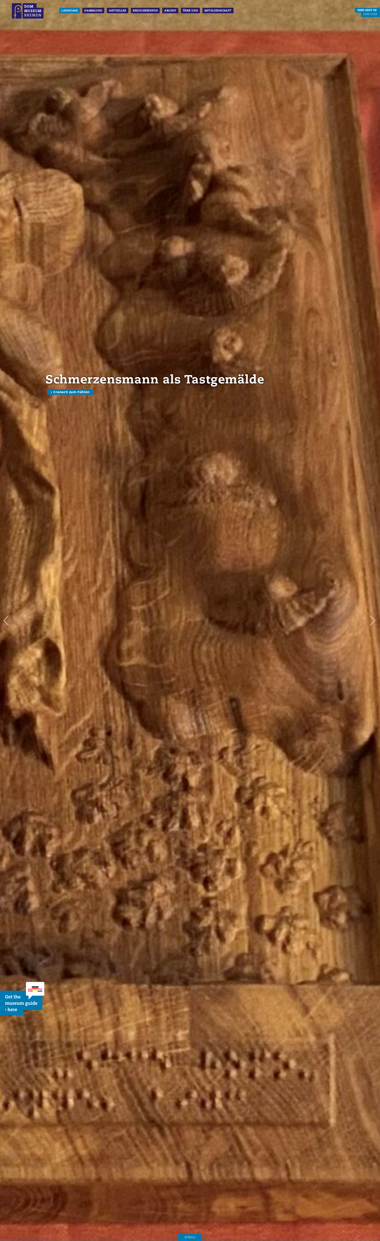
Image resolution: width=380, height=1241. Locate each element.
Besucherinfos (145, 10)
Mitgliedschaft (218, 10)
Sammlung (93, 10)
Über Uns (190, 10)
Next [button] (373, 620)
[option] (190, 620)
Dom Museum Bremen (28, 12)
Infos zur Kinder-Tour (72, 406)
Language (69, 10)
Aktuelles (117, 10)
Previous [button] (7, 620)
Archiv (170, 10)
